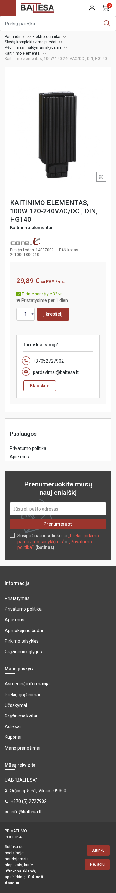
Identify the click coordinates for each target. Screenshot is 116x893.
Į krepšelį (53, 314)
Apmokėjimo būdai (24, 630)
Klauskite (39, 385)
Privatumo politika (28, 448)
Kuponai (13, 737)
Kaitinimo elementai (31, 227)
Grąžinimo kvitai (21, 715)
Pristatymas (17, 598)
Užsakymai (16, 705)
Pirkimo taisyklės (22, 641)
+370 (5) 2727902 (29, 801)
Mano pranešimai (22, 748)
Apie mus (19, 456)
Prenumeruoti (58, 524)
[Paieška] (107, 23)
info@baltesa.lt (26, 811)
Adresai (13, 726)
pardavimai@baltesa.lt (56, 372)
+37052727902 (48, 361)
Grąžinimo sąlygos (23, 651)
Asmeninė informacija (27, 683)
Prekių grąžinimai (22, 694)
